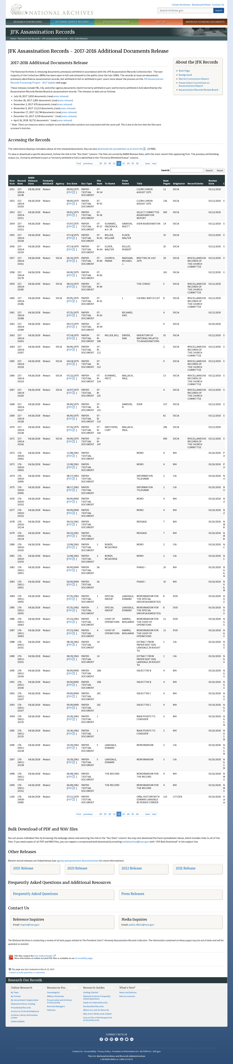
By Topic (15, 992)
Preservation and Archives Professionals (59, 1001)
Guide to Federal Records (95, 1002)
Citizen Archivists (181, 4)
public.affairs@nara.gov (141, 924)
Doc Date (72, 183)
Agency (60, 183)
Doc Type (86, 183)
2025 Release (23, 868)
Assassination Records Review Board (198, 89)
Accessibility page (84, 958)
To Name (110, 183)
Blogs (127, 1039)
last (154, 163)
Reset (220, 170)
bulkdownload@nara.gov (135, 841)
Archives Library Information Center (24, 1016)
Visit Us (160, 21)
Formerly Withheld (48, 182)
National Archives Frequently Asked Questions (96, 997)
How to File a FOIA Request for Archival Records (97, 1019)
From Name (125, 182)
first (79, 163)
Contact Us (218, 4)
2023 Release (77, 868)
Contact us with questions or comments (27, 972)
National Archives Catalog (23, 1003)
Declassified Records (93, 1006)
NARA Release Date (33, 180)
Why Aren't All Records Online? (97, 1013)
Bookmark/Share (201, 4)
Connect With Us (116, 1034)
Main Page (184, 70)
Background (185, 74)
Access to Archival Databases (25, 1011)
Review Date (213, 182)
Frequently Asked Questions (35, 894)
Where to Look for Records (96, 1010)
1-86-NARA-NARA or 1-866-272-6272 (116, 1059)
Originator (179, 183)
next (147, 163)
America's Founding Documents (205, 21)
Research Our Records (28, 21)
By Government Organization (24, 1000)
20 (109, 163)
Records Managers (56, 1006)
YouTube (121, 1039)
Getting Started (90, 992)
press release (60, 96)
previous (88, 163)
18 (100, 163)
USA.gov (157, 1051)
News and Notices (128, 992)
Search (218, 10)
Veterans (51, 1010)
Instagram (111, 1039)
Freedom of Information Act (125, 1051)
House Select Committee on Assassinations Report (194, 84)
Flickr (132, 1039)
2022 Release (131, 868)
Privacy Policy (104, 1051)
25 (132, 163)
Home (13, 38)
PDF (70, 192)
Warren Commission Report (194, 78)
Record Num (21, 182)
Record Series (195, 183)
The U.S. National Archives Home (51, 9)
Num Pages (166, 182)
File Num (99, 182)
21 (114, 163)
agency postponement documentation (78, 860)
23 (123, 163)
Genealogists (53, 992)
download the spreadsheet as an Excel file (120, 148)
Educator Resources (116, 21)
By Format (16, 996)
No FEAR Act (145, 1051)
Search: (165, 170)
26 (137, 163)
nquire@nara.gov (30, 924)
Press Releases (132, 894)
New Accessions (127, 996)
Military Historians (55, 996)
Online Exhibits (18, 1021)
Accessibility (90, 1051)
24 (128, 163)
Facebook (101, 1039)
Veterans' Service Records (72, 21)
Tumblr (116, 1039)
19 (105, 163)
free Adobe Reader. (43, 955)
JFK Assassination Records (55, 38)
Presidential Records (21, 1007)
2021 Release (185, 868)
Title (139, 183)
